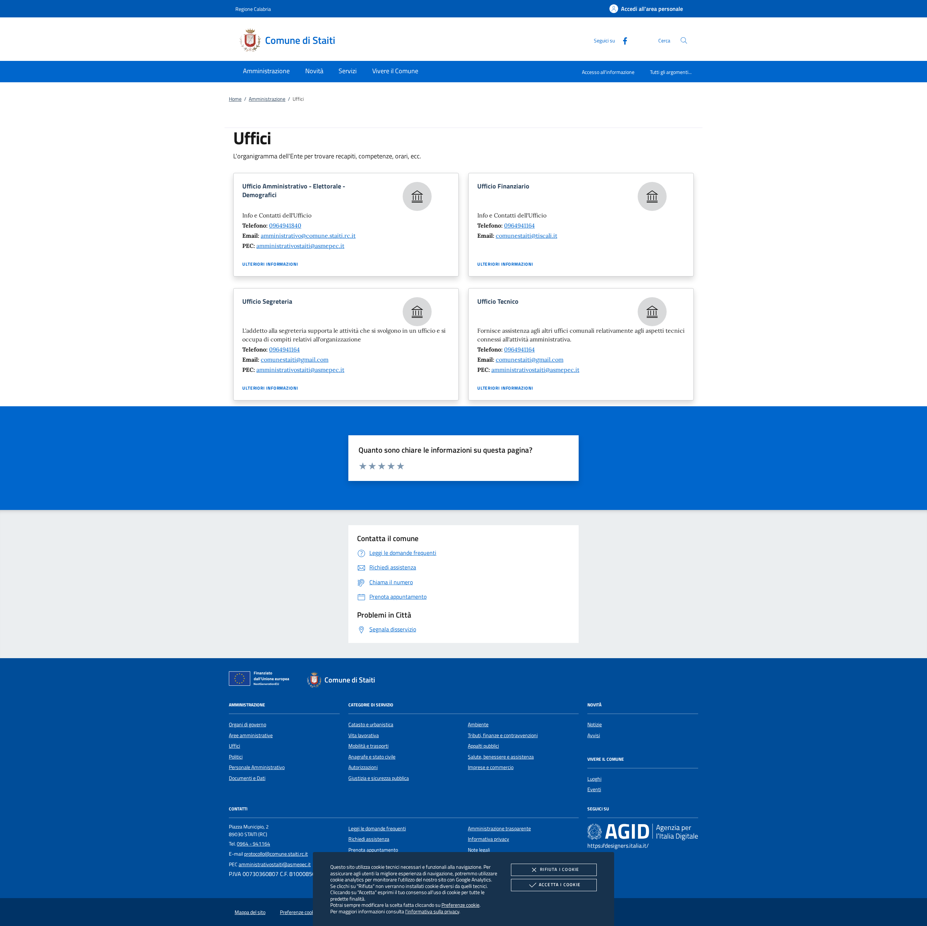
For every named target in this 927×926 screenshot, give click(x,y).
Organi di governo (247, 724)
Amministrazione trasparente (499, 828)
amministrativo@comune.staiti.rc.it (308, 235)
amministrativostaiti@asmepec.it (300, 245)
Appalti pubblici (483, 746)
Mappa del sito (250, 912)
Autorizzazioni (363, 767)
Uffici (234, 746)
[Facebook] (622, 40)
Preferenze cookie (460, 905)
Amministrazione (267, 99)
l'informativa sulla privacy (432, 911)
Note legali (479, 850)
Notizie (594, 724)
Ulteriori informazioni (270, 264)
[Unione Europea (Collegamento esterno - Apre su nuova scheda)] (261, 680)
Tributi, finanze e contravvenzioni (503, 735)
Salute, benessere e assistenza (501, 757)
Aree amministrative (251, 735)
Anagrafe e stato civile (371, 757)
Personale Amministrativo (257, 767)
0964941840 (285, 225)
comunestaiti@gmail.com (294, 359)
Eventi (594, 789)
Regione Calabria (253, 9)
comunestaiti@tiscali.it (526, 235)
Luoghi (594, 779)
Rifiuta (559, 869)
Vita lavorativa (363, 735)
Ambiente (478, 724)
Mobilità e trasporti (368, 746)
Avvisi (593, 735)
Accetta (559, 884)
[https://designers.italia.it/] (642, 832)
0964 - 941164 (253, 844)
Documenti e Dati (247, 778)
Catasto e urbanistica (370, 724)
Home (235, 99)
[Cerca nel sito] (684, 40)
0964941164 (519, 225)
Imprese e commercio (490, 767)
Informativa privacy (488, 839)
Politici (236, 757)
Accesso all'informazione (608, 72)
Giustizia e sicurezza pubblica (378, 778)
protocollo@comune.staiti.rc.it (276, 854)
